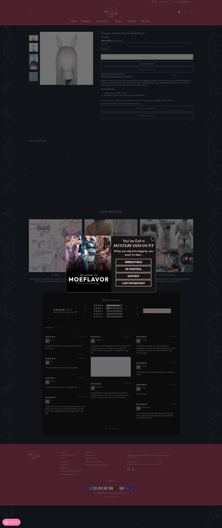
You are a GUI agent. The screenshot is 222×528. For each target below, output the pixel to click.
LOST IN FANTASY (133, 283)
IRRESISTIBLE (133, 262)
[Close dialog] (153, 239)
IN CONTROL (133, 269)
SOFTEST (134, 276)
